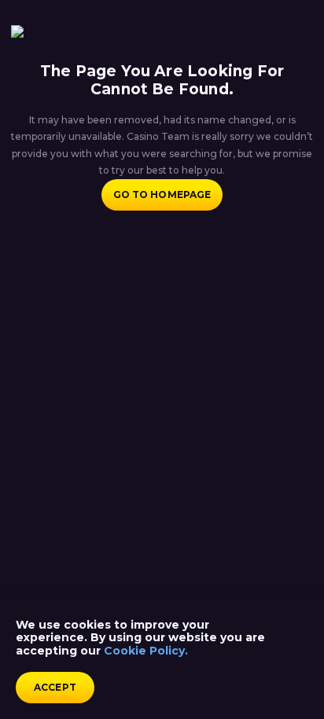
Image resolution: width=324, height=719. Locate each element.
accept (55, 687)
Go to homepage (162, 194)
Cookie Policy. (146, 651)
